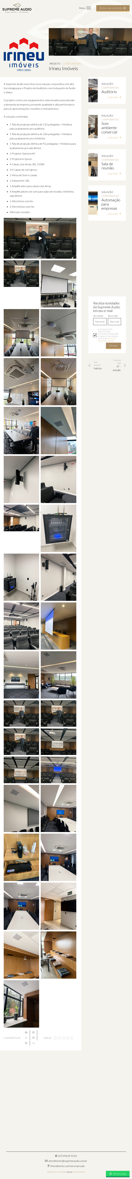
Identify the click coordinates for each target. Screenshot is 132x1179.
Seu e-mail (113, 316)
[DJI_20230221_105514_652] (21, 906)
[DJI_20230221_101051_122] (21, 430)
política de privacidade (107, 339)
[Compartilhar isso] (33, 1032)
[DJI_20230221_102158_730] (21, 674)
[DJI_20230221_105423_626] (21, 857)
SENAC (12, 1129)
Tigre (10, 1088)
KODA (73, 1088)
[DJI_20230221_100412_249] (58, 332)
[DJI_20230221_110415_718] (58, 283)
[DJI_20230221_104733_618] (21, 273)
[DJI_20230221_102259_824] (58, 674)
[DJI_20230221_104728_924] (21, 713)
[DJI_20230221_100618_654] (21, 381)
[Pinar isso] (26, 1043)
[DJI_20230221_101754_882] (58, 528)
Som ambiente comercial (109, 127)
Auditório (109, 91)
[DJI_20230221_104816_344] (58, 770)
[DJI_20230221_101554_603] (21, 479)
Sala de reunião (107, 165)
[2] (21, 332)
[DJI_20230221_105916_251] (21, 1003)
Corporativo (72, 63)
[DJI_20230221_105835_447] (58, 906)
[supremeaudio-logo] (16, 8)
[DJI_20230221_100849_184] (58, 381)
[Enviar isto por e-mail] (26, 1032)
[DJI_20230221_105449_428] (58, 857)
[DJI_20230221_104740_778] (58, 742)
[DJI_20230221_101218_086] (58, 430)
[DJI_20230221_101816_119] (21, 577)
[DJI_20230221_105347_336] (58, 808)
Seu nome (98, 316)
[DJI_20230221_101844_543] (58, 577)
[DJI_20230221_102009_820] (21, 626)
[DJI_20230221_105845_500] (21, 955)
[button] (85, 8)
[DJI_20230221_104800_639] (21, 770)
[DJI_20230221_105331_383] (21, 808)
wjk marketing (79, 1172)
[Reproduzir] (40, 238)
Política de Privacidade (56, 1172)
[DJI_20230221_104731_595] (58, 713)
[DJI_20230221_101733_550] (21, 518)
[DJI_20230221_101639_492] (58, 479)
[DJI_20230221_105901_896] (58, 955)
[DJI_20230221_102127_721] (58, 626)
